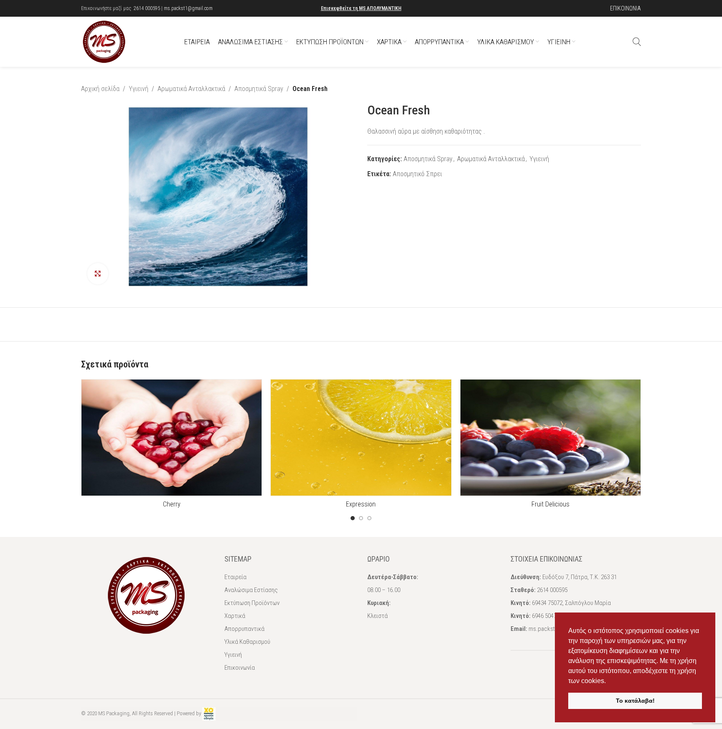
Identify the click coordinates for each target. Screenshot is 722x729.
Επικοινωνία (239, 667)
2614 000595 (147, 8)
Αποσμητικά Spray (258, 89)
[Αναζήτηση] (636, 41)
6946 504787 (547, 616)
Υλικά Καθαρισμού (247, 641)
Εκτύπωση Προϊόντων (252, 603)
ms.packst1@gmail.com (188, 8)
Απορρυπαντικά (244, 629)
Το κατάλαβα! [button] (635, 700)
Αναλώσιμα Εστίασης (251, 590)
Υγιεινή (138, 89)
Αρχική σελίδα (100, 89)
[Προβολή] (97, 273)
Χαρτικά (234, 616)
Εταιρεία (235, 577)
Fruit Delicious (550, 504)
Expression (361, 504)
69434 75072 (547, 603)
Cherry (171, 504)
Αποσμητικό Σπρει (417, 174)
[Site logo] (104, 41)
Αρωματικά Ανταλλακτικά (191, 89)
